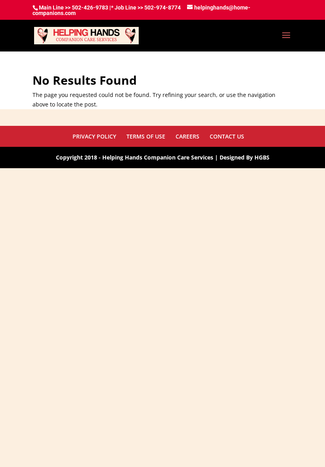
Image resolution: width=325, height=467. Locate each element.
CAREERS (187, 136)
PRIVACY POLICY (94, 136)
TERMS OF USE (145, 136)
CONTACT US (227, 136)
